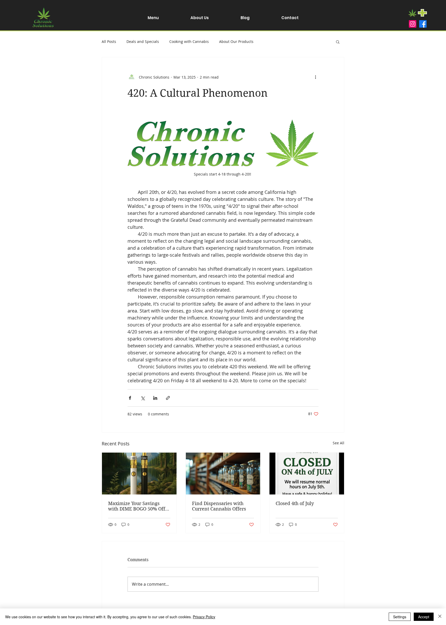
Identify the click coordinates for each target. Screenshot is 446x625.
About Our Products (236, 41)
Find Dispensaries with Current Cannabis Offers (219, 506)
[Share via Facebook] (130, 397)
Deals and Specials (142, 41)
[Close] (440, 617)
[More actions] (315, 77)
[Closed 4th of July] (306, 473)
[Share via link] (167, 397)
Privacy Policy (204, 616)
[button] (337, 42)
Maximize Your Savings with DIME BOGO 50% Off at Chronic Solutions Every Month (137, 506)
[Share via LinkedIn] (155, 397)
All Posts (109, 41)
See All (338, 442)
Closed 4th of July (295, 503)
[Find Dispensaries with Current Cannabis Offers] (223, 473)
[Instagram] (412, 24)
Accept (423, 616)
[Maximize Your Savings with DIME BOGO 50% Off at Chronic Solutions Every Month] (139, 473)
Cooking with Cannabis (189, 41)
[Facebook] (423, 24)
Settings (399, 616)
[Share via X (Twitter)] (142, 397)
